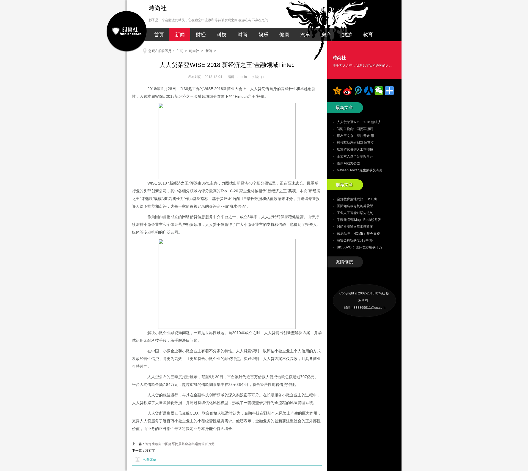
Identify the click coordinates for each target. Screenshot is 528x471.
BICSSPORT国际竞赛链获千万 (359, 247)
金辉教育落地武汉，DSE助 (357, 199)
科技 (222, 34)
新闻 (180, 34)
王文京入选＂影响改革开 (355, 156)
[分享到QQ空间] (337, 90)
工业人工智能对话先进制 (355, 213)
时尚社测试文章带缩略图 (355, 227)
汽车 (305, 34)
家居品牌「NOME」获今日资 (358, 234)
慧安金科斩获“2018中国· (355, 240)
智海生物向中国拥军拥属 (355, 129)
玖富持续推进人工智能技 (355, 149)
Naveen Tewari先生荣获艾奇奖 (360, 170)
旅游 (347, 34)
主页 (179, 51)
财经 (201, 34)
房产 (326, 34)
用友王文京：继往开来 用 (355, 136)
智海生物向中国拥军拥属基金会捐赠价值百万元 (180, 444)
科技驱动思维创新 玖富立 (355, 143)
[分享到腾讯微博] (358, 90)
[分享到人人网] (368, 90)
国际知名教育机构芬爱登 (355, 206)
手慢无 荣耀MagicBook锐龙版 (359, 220)
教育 (368, 34)
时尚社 (194, 51)
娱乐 (263, 34)
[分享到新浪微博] (347, 90)
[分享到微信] (379, 90)
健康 (284, 34)
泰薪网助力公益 (348, 163)
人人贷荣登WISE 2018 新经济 (359, 122)
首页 (159, 34)
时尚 (243, 34)
